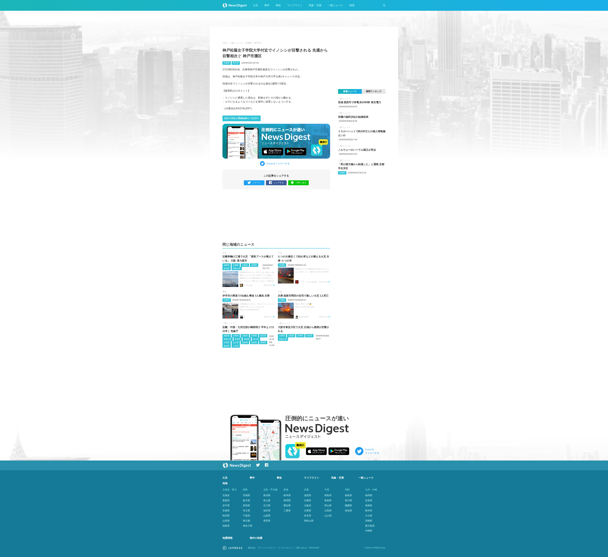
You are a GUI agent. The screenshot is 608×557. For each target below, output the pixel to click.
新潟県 (266, 495)
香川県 (348, 500)
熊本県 (226, 346)
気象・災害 (315, 5)
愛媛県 (348, 505)
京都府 (236, 265)
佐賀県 (254, 342)
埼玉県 (246, 510)
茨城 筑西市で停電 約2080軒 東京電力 (359, 102)
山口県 (236, 342)
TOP (224, 43)
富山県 (266, 500)
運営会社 (252, 548)
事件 (266, 5)
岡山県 (256, 339)
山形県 (226, 520)
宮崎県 (368, 520)
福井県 (266, 510)
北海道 (226, 495)
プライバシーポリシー (266, 548)
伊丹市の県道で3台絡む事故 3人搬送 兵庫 (246, 295)
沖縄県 (368, 530)
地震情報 (227, 538)
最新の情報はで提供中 (241, 118)
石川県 (266, 505)
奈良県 (226, 268)
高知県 (348, 510)
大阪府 (245, 265)
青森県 (226, 500)
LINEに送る (301, 182)
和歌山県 (237, 268)
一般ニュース (335, 5)
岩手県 (226, 505)
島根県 (247, 339)
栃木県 (246, 500)
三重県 (287, 510)
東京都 (246, 520)
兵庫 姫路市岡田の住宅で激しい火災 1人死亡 (303, 295)
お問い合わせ (301, 548)
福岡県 (245, 342)
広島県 (226, 342)
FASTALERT (314, 548)
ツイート (257, 182)
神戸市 (257, 43)
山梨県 (266, 515)
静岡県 (287, 500)
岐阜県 (287, 495)
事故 (278, 5)
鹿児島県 (370, 525)
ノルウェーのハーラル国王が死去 (357, 149)
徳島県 (348, 495)
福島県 (226, 525)
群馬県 (246, 505)
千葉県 (246, 515)
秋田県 (226, 515)
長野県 (266, 520)
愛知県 (287, 505)
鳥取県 (238, 339)
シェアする (278, 182)
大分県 (236, 346)
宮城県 (226, 510)
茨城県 (246, 495)
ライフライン (294, 5)
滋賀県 (226, 265)
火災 (255, 5)
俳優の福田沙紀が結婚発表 (353, 117)
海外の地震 (256, 538)
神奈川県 (247, 525)
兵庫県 (248, 43)
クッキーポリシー (286, 548)
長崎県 (263, 342)
